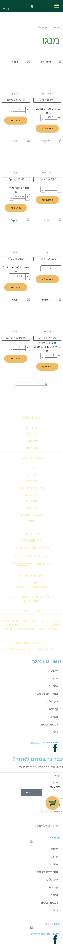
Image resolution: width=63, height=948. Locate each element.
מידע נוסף (16, 207)
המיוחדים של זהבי (32, 488)
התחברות (55, 837)
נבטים (31, 508)
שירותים (31, 441)
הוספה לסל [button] (47, 128)
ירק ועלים (31, 494)
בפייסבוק (22, 564)
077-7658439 (52, 923)
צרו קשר (31, 447)
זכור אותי (55, 787)
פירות (31, 474)
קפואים (43, 27)
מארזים (31, 481)
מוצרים (31, 427)
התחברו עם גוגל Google (47, 825)
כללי (31, 521)
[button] (6, 4)
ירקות (31, 468)
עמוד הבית (54, 27)
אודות (31, 434)
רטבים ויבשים (31, 514)
